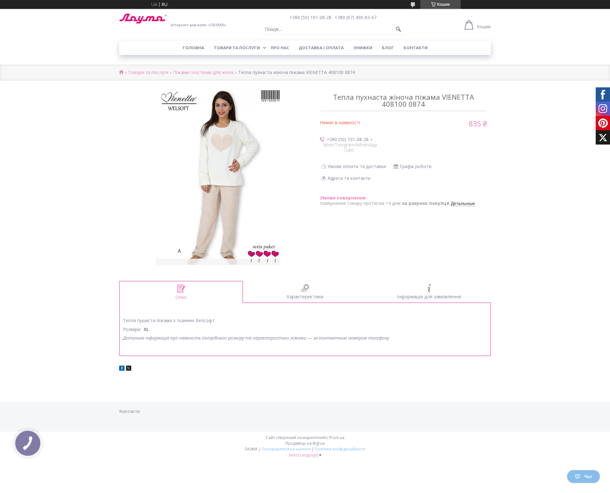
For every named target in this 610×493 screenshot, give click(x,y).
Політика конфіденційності (340, 449)
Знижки (362, 48)
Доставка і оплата (321, 48)
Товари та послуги (237, 48)
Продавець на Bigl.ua (305, 443)
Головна (193, 48)
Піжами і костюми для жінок (203, 72)
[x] (128, 369)
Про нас (280, 48)
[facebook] (122, 369)
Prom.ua (336, 437)
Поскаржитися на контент (286, 449)
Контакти (415, 48)
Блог (388, 48)
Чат (588, 476)
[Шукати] (398, 29)
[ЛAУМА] (143, 19)
